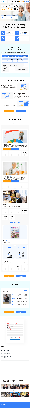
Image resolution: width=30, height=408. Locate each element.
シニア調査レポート (13, 1)
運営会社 (18, 1)
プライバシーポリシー (26, 404)
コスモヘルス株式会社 (26, 405)
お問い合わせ (18, 405)
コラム (16, 1)
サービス (10, 1)
